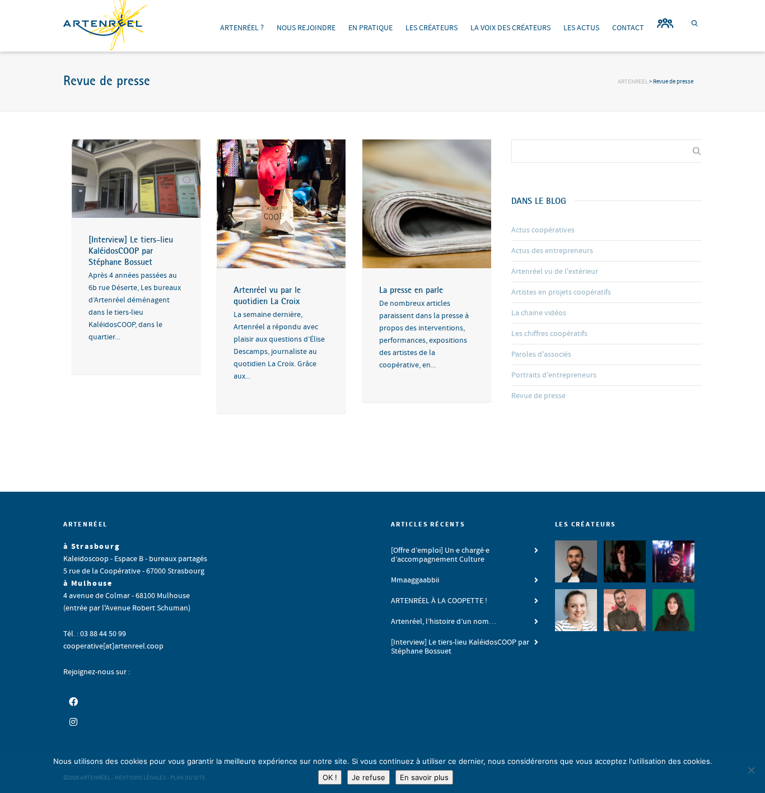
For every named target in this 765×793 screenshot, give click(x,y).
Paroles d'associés (541, 354)
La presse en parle (411, 289)
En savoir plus (424, 777)
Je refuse (368, 777)
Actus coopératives (543, 230)
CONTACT (628, 28)
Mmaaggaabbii (415, 580)
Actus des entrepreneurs (552, 251)
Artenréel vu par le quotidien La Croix (267, 295)
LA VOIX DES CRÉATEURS (510, 28)
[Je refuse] (751, 770)
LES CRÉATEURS (431, 28)
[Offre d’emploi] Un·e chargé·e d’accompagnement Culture (440, 555)
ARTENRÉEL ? (242, 28)
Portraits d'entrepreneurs (553, 375)
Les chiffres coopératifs (549, 334)
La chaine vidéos (538, 313)
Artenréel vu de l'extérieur (554, 272)
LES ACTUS (581, 28)
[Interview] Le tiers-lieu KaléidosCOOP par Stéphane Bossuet (130, 250)
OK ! (330, 777)
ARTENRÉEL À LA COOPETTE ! (439, 601)
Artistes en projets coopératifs (561, 292)
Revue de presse (538, 396)
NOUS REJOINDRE (306, 28)
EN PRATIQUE (370, 28)
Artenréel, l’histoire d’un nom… (443, 622)
